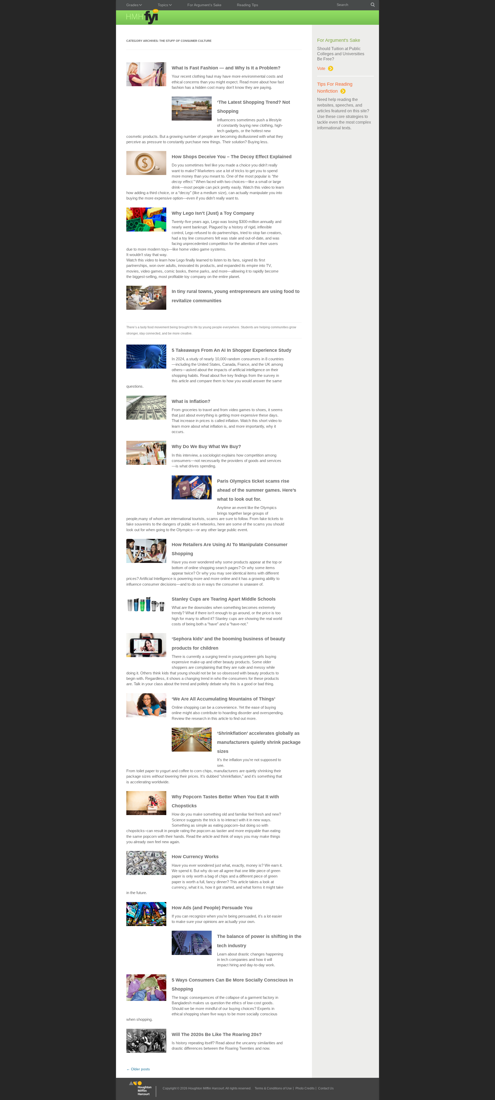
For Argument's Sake (338, 40)
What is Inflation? (191, 401)
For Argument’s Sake (204, 5)
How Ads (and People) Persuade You (212, 907)
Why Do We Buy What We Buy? (206, 446)
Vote (321, 68)
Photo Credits (305, 1088)
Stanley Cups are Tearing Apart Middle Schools (224, 599)
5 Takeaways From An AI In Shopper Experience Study (231, 350)
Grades (131, 5)
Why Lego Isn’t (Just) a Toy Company (213, 213)
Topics (161, 5)
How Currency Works (195, 856)
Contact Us (326, 1088)
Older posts (138, 1069)
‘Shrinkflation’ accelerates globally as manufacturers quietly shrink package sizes (259, 742)
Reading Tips (247, 5)
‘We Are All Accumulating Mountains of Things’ (223, 699)
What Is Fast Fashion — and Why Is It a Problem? (226, 67)
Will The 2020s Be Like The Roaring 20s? (217, 1034)
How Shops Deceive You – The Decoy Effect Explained (232, 156)
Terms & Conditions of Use (273, 1088)
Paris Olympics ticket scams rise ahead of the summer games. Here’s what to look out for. (256, 490)
